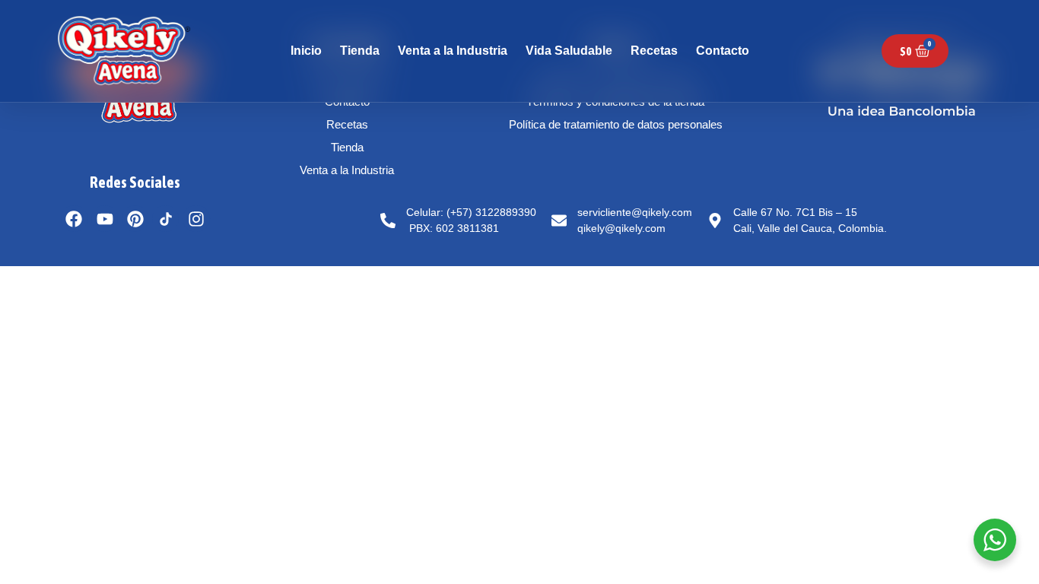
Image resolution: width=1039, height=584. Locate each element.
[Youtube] (104, 218)
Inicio (306, 50)
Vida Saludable (569, 50)
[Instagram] (196, 218)
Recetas (654, 50)
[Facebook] (74, 218)
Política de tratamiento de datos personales (616, 124)
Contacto (722, 50)
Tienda (360, 50)
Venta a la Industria (452, 50)
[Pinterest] (135, 218)
